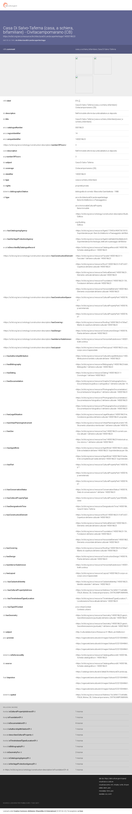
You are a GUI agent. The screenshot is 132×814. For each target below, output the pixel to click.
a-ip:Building (80, 223)
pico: (8, 638)
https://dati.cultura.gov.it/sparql (115, 778)
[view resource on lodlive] (127, 16)
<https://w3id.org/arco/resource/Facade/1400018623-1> (98, 257)
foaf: (9, 678)
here (81, 811)
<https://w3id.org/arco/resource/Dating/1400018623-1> (98, 374)
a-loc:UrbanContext (83, 608)
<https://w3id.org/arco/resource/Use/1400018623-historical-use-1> (103, 440)
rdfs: (9, 49)
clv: (10, 615)
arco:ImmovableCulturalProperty (88, 207)
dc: (9, 113)
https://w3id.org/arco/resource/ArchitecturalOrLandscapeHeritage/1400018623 (39, 36)
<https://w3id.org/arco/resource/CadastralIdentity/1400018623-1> (102, 583)
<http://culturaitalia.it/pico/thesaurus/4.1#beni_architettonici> (100, 632)
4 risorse (79, 723)
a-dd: (15, 490)
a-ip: (12, 157)
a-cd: (15, 356)
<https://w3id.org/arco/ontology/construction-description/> (35, 145)
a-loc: (14, 582)
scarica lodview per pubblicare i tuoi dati (21, 803)
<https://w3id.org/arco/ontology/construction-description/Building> (103, 215)
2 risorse (79, 752)
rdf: (6, 197)
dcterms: (15, 192)
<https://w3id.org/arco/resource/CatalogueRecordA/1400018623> (102, 248)
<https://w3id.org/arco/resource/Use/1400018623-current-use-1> (102, 432)
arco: (13, 128)
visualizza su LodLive (106, 782)
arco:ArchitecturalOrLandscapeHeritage (91, 198)
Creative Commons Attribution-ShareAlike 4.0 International (35, 811)
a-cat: (19, 247)
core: (10, 151)
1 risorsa (79, 712)
